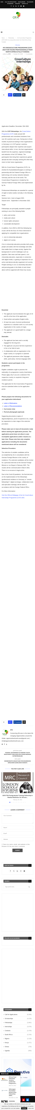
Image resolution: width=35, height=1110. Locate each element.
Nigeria (18, 1038)
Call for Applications (10, 2)
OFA (9, 54)
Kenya (18, 1042)
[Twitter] (13, 6)
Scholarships (21, 2)
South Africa (18, 1034)
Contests (17, 3)
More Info (31, 1108)
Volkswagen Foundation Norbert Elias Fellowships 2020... (12, 1092)
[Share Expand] (23, 95)
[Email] (23, 6)
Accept (24, 1108)
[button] (3, 787)
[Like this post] (10, 95)
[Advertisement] (18, 24)
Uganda (18, 1050)
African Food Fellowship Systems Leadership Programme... (13, 1080)
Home (2, 2)
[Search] (33, 32)
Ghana (18, 1046)
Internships (10, 3)
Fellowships (30, 2)
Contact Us (25, 3)
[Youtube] (21, 6)
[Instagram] (18, 6)
